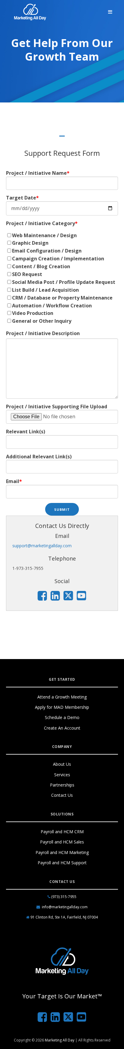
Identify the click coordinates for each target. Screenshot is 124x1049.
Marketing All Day (59, 1040)
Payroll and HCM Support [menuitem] (62, 862)
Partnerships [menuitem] (62, 785)
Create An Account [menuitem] (62, 728)
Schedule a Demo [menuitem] (62, 717)
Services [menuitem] (62, 774)
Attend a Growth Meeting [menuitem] (62, 697)
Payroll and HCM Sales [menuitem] (62, 842)
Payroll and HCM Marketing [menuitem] (62, 852)
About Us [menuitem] (62, 764)
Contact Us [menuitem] (62, 795)
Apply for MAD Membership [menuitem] (62, 707)
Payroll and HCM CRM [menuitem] (62, 831)
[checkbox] (62, 278)
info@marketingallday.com (65, 906)
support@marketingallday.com (42, 545)
